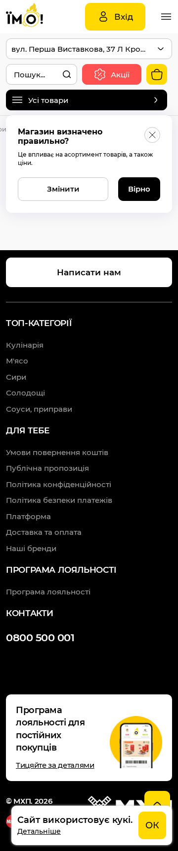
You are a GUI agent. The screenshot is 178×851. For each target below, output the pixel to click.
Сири (16, 377)
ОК (152, 825)
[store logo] (35, 17)
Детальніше (39, 831)
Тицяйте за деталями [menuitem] (55, 765)
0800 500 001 (40, 637)
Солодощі (25, 392)
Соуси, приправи (39, 409)
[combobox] (41, 74)
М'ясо (17, 360)
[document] (91, 825)
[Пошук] (66, 74)
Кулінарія (25, 345)
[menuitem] (57, 452)
